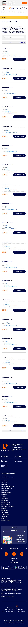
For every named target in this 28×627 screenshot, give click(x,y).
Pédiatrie (3, 508)
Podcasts (19, 461)
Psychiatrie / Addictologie (7, 506)
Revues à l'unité (20, 535)
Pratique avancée (5, 504)
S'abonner (14, 530)
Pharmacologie (5, 500)
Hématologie (19, 12)
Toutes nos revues (20, 541)
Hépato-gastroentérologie (7, 486)
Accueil (5, 12)
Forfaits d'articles (20, 539)
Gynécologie (4, 482)
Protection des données (18, 620)
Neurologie (4, 494)
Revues (6, 466)
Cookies (22, 622)
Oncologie (11, 12)
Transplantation (5, 514)
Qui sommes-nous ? (14, 558)
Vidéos (6, 461)
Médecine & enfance (7, 49)
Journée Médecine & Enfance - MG (9, 590)
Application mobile (14, 562)
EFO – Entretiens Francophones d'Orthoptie (11, 589)
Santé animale (4, 512)
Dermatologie (4, 480)
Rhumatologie (4, 510)
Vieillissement (4, 516)
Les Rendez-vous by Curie (7, 596)
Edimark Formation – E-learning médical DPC (11, 582)
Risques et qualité (5, 520)
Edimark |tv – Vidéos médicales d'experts (11, 580)
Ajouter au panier (19, 59)
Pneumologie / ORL (6, 502)
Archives (14, 560)
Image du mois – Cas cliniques (8, 581)
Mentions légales (8, 620)
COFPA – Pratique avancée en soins (9, 588)
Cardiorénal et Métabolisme (8, 478)
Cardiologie (4, 476)
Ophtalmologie (4, 498)
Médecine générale (6, 492)
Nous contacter (14, 548)
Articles (6, 456)
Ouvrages (20, 537)
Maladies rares (4, 490)
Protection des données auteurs (11, 622)
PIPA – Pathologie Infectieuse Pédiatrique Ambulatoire (11, 594)
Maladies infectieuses (6, 488)
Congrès (19, 456)
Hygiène (3, 518)
